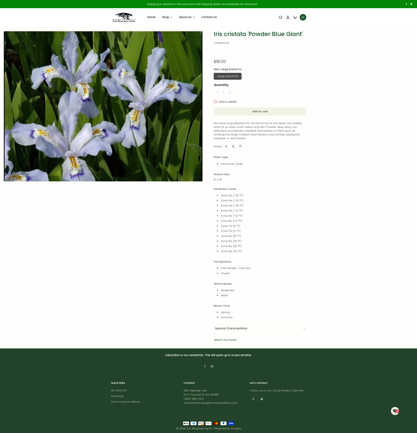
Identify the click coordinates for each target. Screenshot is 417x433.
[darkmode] (303, 17)
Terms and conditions (125, 402)
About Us (185, 17)
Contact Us (209, 17)
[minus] (217, 92)
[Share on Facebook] (226, 146)
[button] (260, 112)
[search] (280, 17)
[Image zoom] (103, 106)
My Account (119, 390)
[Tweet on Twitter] (233, 146)
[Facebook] (406, 4)
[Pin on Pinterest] (240, 146)
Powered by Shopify (227, 428)
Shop (165, 17)
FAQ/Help (117, 396)
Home (151, 17)
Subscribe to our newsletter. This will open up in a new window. (208, 355)
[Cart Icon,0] (294, 17)
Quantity (221, 85)
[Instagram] (411, 4)
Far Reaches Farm (199, 428)
